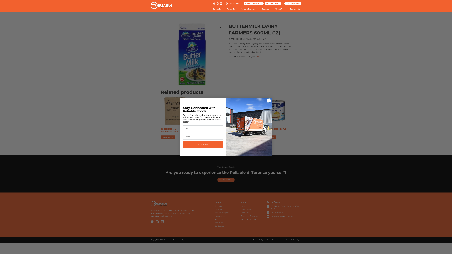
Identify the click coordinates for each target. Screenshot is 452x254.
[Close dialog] (269, 101)
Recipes (265, 9)
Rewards (231, 9)
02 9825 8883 (235, 3)
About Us (279, 9)
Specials (217, 9)
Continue (203, 144)
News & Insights (248, 9)
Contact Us (295, 9)
